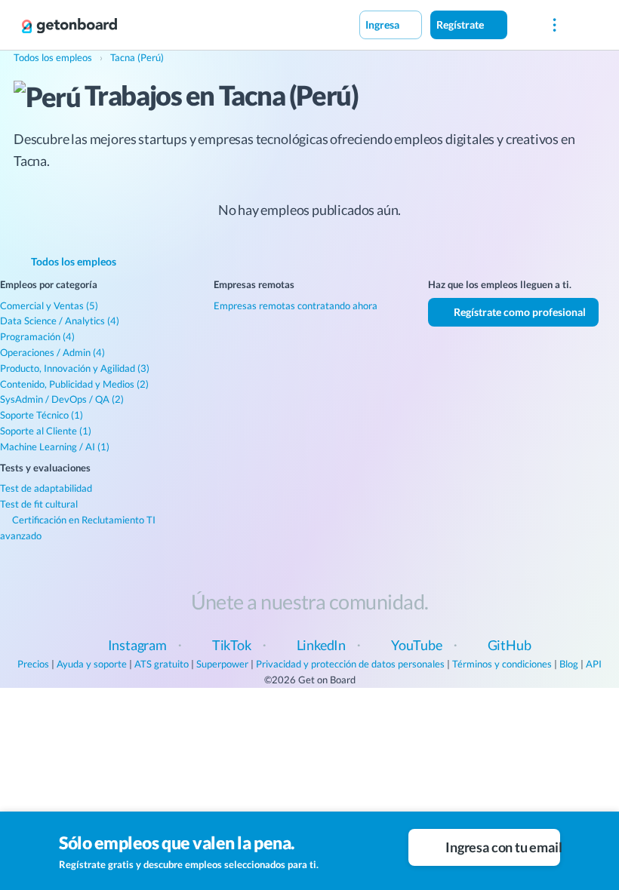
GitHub (509, 645)
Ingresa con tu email (501, 847)
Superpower (222, 664)
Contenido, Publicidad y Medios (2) (74, 384)
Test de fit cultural (39, 504)
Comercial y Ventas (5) (49, 305)
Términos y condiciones (502, 664)
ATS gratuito (161, 664)
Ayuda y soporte (92, 664)
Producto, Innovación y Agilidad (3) (74, 368)
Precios (33, 664)
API (594, 664)
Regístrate (461, 24)
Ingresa (383, 24)
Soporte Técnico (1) (41, 415)
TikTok (231, 645)
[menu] (554, 25)
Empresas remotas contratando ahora (295, 305)
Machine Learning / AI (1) (54, 446)
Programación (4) (37, 336)
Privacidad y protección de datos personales (350, 664)
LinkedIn (321, 645)
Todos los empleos (72, 261)
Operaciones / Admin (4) (52, 352)
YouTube (416, 645)
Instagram (137, 645)
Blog (568, 664)
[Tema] (523, 24)
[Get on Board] (69, 25)
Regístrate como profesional (518, 311)
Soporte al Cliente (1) (45, 431)
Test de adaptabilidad (46, 488)
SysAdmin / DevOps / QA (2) (62, 399)
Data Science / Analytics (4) (59, 321)
